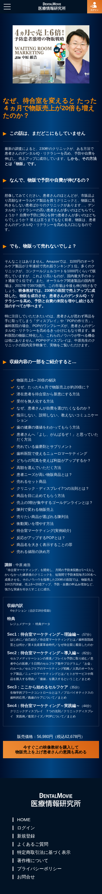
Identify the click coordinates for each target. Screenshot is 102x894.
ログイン (26, 828)
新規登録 (26, 836)
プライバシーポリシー (39, 869)
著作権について (32, 860)
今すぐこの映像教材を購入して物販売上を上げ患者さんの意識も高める (51, 749)
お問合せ (26, 877)
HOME (23, 819)
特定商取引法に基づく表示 (44, 852)
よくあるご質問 (32, 844)
